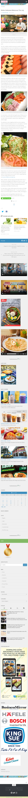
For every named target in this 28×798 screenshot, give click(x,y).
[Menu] (26, 1)
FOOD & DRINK (3, 404)
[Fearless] (11, 325)
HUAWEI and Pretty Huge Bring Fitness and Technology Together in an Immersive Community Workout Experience (16, 626)
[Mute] (23, 354)
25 (6, 505)
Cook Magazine (5, 12)
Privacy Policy (5, 584)
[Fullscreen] (25, 354)
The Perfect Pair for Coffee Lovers (8, 425)
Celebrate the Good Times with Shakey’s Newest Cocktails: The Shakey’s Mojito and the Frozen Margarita (6, 228)
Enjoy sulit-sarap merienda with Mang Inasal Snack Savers (13, 480)
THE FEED (3, 6)
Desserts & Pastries (5, 423)
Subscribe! (4, 581)
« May (2, 506)
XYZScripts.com (19, 797)
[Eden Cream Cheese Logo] (11, 765)
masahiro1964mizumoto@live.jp (8, 177)
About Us (4, 575)
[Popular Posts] (10, 608)
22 (21, 503)
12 (10, 501)
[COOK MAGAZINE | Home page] (5, 2)
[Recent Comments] (17, 608)
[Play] (2, 354)
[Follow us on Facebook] (22, 240)
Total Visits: (3, 771)
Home (3, 572)
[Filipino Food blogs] (8, 557)
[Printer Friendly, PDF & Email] (6, 198)
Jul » (5, 506)
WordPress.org (5, 530)
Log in (3, 521)
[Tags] (24, 608)
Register (3, 518)
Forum (3, 587)
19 (10, 503)
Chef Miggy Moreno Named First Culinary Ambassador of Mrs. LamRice (15, 613)
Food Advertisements (13, 359)
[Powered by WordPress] (9, 789)
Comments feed (5, 527)
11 (6, 501)
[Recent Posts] (4, 608)
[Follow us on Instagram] (26, 240)
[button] (14, 342)
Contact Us (4, 578)
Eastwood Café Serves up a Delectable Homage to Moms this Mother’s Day (19, 227)
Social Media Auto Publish (10, 797)
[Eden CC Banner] (14, 4)
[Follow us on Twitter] (24, 240)
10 (3, 501)
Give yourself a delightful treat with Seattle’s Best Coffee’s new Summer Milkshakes (11, 406)
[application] (14, 342)
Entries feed (4, 524)
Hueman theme (20, 789)
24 (3, 505)
